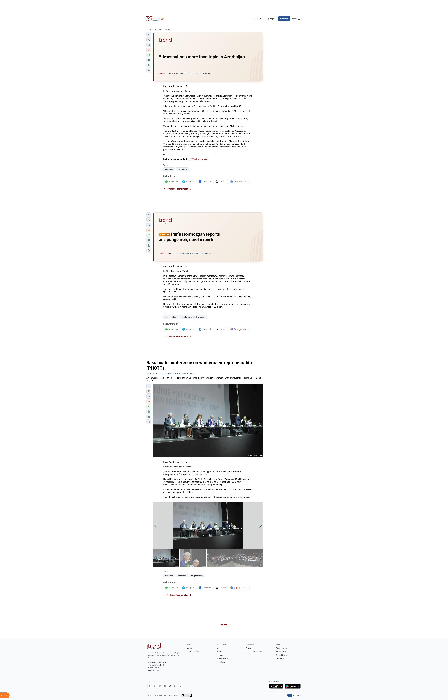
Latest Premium (193, 651)
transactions (182, 169)
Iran (166, 317)
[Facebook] (155, 686)
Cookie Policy (280, 658)
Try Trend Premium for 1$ (178, 189)
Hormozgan (200, 317)
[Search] (254, 18)
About (219, 648)
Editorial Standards (223, 658)
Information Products (254, 651)
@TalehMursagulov (199, 159)
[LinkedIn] (175, 686)
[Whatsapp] (149, 686)
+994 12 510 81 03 (153, 668)
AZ (294, 695)
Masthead (220, 651)
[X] (160, 686)
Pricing (248, 648)
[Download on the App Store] (276, 686)
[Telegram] (170, 686)
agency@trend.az (153, 670)
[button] (149, 34)
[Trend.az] (155, 18)
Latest (189, 648)
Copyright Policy (281, 655)
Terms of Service (281, 648)
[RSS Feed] (180, 686)
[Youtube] (165, 686)
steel (174, 317)
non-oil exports (186, 317)
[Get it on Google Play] (293, 686)
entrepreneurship (196, 576)
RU (298, 695)
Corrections (221, 662)
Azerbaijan (169, 169)
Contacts (220, 655)
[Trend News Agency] (154, 646)
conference (182, 576)
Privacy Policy (281, 651)
